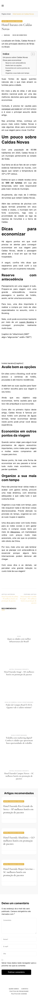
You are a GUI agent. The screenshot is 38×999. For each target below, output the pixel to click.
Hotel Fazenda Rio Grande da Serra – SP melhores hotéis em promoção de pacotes (18, 809)
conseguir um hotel (10, 109)
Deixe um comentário (20, 35)
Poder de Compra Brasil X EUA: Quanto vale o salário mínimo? (19, 706)
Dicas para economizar (12, 60)
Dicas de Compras (11, 702)
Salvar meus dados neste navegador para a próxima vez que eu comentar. (19, 964)
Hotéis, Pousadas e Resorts (12, 21)
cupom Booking (26, 322)
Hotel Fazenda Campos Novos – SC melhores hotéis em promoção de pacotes (19, 776)
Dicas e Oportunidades (25, 702)
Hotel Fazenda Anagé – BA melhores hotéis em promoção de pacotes (19, 673)
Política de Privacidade (19, 991)
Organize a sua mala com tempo (17, 73)
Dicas (19, 636)
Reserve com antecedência (15, 63)
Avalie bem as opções (13, 65)
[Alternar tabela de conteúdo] (31, 54)
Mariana (7, 35)
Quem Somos (14, 989)
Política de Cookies (19, 994)
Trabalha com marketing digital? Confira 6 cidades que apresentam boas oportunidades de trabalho (19, 740)
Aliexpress (15, 532)
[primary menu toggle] (3, 5)
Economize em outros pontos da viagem (17, 69)
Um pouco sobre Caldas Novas (15, 57)
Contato (24, 989)
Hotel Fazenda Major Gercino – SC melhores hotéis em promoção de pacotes (19, 872)
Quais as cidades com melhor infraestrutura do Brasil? (19, 640)
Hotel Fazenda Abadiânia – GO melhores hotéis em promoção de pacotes (19, 840)
